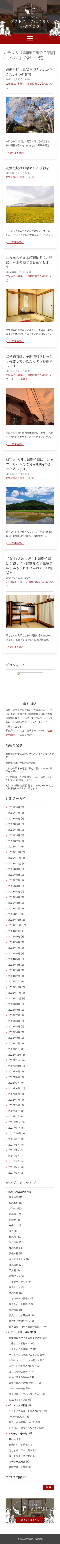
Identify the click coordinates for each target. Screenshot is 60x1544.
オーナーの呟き (19, 379)
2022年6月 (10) (16, 1088)
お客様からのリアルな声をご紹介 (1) (28, 1427)
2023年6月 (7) (16, 1020)
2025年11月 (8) (16, 857)
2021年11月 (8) (16, 1127)
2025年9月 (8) (16, 869)
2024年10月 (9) (16, 931)
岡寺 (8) (13, 1230)
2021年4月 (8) (16, 1167)
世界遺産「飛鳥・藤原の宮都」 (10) (28, 1326)
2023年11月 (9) (16, 992)
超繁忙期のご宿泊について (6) (25, 1382)
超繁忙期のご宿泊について (20, 177)
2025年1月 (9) (16, 914)
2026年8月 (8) (16, 807)
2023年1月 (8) (16, 1049)
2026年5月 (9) (16, 824)
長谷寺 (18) (15, 1214)
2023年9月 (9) (16, 1004)
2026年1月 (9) (16, 846)
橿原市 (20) (15, 1236)
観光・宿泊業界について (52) (24, 1422)
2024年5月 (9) (16, 959)
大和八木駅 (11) (17, 1208)
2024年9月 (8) (16, 936)
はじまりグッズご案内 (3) (22, 1455)
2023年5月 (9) (16, 1026)
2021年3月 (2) (16, 1172)
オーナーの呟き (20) (19, 1388)
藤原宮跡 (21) (16, 1264)
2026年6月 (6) (16, 818)
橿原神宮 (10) (16, 1197)
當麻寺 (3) (14, 1219)
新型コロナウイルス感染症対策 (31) (28, 1337)
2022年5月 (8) (16, 1093)
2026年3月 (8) (16, 835)
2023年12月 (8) (16, 987)
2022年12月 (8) (16, 1054)
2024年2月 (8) (16, 976)
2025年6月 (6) (16, 886)
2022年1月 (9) (16, 1116)
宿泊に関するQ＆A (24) (21, 1377)
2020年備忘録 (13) (19, 1416)
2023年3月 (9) (16, 1037)
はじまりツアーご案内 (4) (22, 1450)
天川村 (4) (14, 1270)
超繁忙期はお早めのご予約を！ (29, 168)
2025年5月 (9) (16, 891)
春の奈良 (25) (16, 1247)
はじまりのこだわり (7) (21, 1371)
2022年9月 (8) (16, 1071)
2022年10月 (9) (16, 1065)
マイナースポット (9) (20, 1281)
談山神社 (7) (15, 1253)
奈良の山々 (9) (16, 1287)
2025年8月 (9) (16, 874)
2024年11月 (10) (17, 925)
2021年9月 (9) (16, 1138)
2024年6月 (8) (16, 953)
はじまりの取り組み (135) (22, 1332)
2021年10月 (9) (16, 1133)
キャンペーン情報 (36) (21, 1298)
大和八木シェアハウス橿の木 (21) (26, 1360)
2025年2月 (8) (16, 908)
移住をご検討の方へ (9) (21, 1320)
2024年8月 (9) (16, 942)
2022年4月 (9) (16, 1099)
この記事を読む (15, 152)
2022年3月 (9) (16, 1105)
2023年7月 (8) (16, 1015)
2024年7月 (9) (16, 947)
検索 (48, 1487)
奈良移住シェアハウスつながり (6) (27, 1394)
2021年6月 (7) (16, 1155)
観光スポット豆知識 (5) (21, 1315)
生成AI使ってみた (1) (20, 1399)
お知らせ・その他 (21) (20, 1433)
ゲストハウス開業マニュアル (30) (27, 1354)
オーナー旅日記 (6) (19, 1461)
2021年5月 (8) (16, 1161)
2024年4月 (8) (16, 964)
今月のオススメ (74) (19, 1259)
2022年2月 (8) (16, 1110)
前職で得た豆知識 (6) (20, 1467)
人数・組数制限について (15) (24, 1365)
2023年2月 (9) (16, 1043)
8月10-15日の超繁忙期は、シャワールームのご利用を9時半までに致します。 (29, 464)
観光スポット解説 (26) (21, 1304)
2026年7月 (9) (16, 812)
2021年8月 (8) (16, 1144)
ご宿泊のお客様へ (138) (21, 1343)
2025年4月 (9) (16, 897)
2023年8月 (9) (16, 1009)
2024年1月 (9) (16, 981)
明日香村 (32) (16, 1242)
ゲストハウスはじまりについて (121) (28, 1410)
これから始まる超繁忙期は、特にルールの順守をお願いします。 (29, 262)
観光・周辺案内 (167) (19, 1191)
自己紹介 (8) (15, 1439)
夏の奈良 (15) (16, 1309)
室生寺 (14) (15, 1225)
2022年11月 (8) (16, 1060)
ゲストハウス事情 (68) (20, 1405)
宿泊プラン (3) (16, 1275)
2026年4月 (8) (16, 829)
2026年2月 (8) (16, 841)
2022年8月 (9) (16, 1077)
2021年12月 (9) (16, 1122)
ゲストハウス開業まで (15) (23, 1349)
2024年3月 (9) (16, 970)
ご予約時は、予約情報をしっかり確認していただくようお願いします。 (29, 361)
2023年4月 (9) (16, 1032)
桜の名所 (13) (16, 1202)
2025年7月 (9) (16, 880)
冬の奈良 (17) (16, 1292)
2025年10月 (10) (17, 863)
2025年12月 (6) (16, 852)
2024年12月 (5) (16, 919)
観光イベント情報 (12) (20, 1444)
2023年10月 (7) (16, 998)
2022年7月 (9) (16, 1082)
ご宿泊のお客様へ (15, 83)
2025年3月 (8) (16, 902)
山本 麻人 (30, 703)
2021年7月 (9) (16, 1150)
